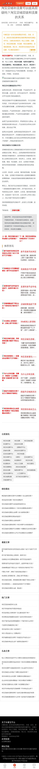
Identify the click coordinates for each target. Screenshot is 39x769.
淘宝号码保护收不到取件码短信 (11, 608)
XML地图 (22, 758)
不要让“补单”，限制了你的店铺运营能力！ (15, 572)
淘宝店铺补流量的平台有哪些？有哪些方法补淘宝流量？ (19, 529)
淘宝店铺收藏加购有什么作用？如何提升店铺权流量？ (19, 697)
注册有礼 (20, 3)
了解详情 (32, 50)
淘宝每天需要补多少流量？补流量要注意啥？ (16, 684)
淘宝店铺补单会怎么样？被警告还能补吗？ (15, 641)
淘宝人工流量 (18, 463)
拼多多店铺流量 (21, 467)
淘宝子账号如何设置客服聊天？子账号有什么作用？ (18, 621)
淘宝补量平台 (7, 457)
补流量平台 (6, 444)
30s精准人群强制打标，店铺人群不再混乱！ (15, 576)
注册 (28, 3)
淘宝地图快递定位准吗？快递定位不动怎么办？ (16, 637)
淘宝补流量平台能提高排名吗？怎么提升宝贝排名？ (18, 668)
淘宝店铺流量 (28, 441)
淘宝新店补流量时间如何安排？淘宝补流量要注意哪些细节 (19, 663)
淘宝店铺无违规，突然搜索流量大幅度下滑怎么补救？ (19, 580)
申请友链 (24, 761)
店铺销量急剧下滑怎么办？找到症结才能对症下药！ (18, 567)
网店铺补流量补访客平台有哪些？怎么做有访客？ (17, 496)
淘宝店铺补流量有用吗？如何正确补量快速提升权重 (18, 693)
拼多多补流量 (18, 444)
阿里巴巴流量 (27, 749)
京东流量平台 (28, 457)
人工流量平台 (21, 473)
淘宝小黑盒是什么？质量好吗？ (11, 633)
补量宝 (18, 457)
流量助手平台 (21, 447)
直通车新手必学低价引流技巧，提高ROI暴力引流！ (18, 563)
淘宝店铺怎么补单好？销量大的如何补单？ (15, 672)
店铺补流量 (16, 210)
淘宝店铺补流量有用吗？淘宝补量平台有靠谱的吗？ (18, 524)
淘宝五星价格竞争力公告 (9, 604)
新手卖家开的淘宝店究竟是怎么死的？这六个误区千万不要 (19, 550)
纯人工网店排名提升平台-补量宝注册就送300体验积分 (18, 658)
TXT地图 (28, 758)
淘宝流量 (17, 441)
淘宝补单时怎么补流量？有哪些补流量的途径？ (16, 676)
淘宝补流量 (6, 441)
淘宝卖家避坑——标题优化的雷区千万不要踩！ (16, 584)
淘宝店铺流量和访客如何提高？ (11, 516)
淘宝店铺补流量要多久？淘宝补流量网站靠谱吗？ (17, 508)
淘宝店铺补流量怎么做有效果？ (11, 520)
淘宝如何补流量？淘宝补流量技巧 (12, 500)
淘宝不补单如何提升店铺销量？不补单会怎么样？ (17, 688)
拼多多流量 (6, 470)
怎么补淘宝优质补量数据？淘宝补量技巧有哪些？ (17, 680)
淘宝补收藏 (20, 454)
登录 (34, 3)
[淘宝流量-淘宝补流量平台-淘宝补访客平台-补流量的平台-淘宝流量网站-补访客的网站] (7, 3)
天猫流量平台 (7, 480)
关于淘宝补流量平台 (22, 476)
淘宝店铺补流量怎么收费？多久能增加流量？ (16, 512)
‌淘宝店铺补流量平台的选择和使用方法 (14, 504)
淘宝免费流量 (7, 476)
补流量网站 (6, 460)
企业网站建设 (6, 741)
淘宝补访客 (29, 460)
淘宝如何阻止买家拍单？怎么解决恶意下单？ (16, 613)
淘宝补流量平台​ (8, 447)
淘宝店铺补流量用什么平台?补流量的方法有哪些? (17, 533)
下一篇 (28, 238)
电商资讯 (26, 25)
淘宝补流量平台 (7, 55)
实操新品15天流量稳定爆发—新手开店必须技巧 (16, 559)
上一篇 (10, 237)
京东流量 (19, 749)
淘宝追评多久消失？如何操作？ (11, 629)
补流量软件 (6, 463)
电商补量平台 (18, 470)
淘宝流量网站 (7, 467)
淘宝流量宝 (30, 463)
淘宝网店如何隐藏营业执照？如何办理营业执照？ (17, 617)
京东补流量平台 (8, 454)
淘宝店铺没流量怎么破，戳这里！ (12, 588)
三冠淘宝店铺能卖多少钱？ (10, 625)
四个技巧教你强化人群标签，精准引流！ (14, 555)
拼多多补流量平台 (20, 450)
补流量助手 (17, 460)
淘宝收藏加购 (31, 470)
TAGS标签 (17, 761)
